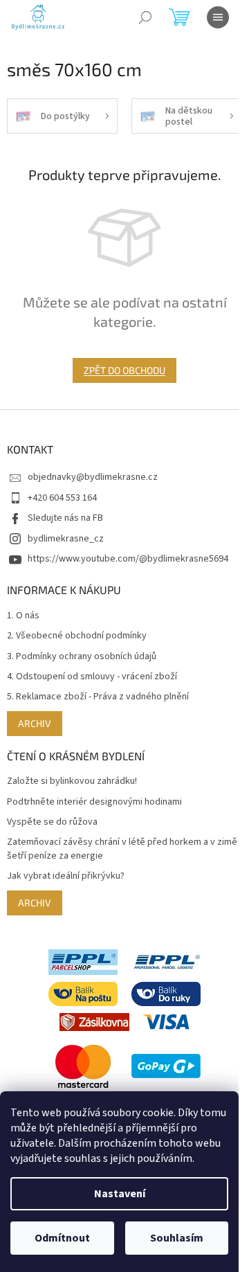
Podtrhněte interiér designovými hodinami (94, 802)
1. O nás (23, 615)
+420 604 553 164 (62, 498)
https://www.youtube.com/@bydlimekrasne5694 (128, 559)
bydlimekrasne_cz (66, 539)
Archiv (34, 723)
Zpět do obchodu (124, 370)
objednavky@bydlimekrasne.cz (93, 477)
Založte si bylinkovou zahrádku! (72, 781)
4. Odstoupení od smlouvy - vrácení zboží (92, 676)
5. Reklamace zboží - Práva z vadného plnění (98, 697)
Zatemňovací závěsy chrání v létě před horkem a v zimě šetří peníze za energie (122, 849)
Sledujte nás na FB (65, 518)
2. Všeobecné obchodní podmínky (77, 636)
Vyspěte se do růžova (52, 822)
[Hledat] (145, 17)
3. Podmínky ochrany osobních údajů (81, 656)
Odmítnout (62, 1238)
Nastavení (119, 1193)
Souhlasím (176, 1238)
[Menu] (218, 17)
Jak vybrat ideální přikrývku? (65, 876)
